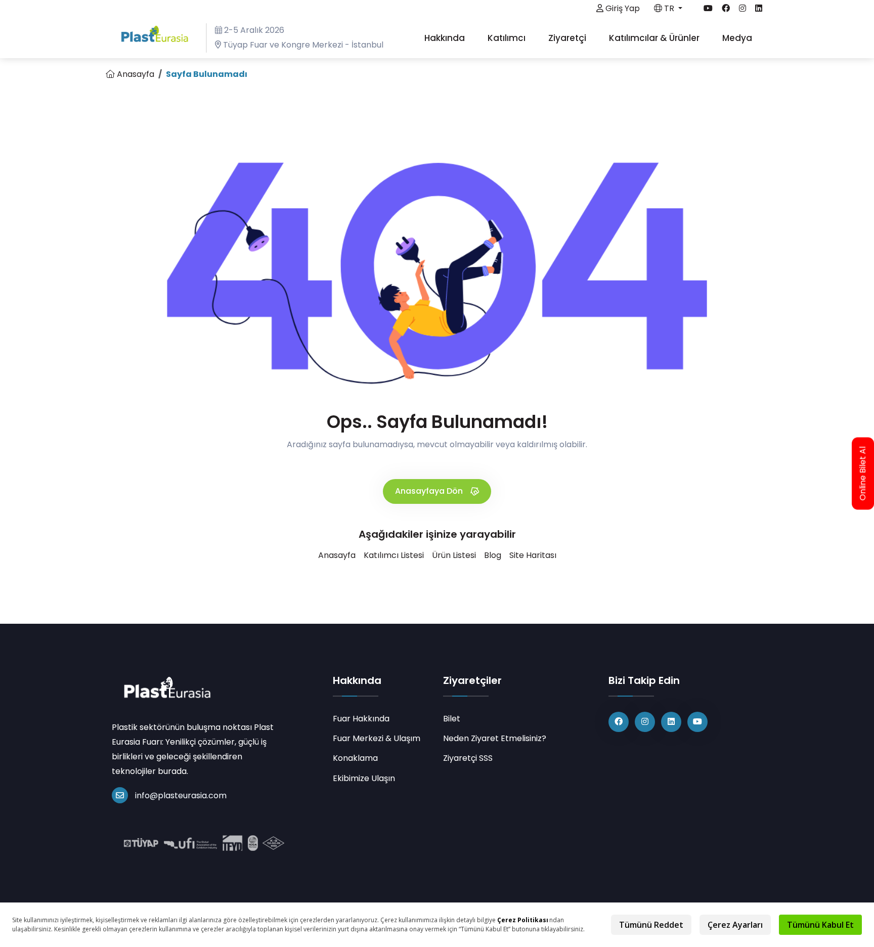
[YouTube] (697, 722)
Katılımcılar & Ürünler (655, 38)
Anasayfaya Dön (430, 491)
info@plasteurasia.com (181, 795)
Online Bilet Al (863, 474)
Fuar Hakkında (361, 718)
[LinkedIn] (671, 722)
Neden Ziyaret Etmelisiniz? (494, 738)
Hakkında (445, 38)
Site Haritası (532, 555)
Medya (738, 38)
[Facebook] (618, 722)
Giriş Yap (621, 8)
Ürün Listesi (454, 555)
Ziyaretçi (568, 38)
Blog (492, 555)
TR (669, 8)
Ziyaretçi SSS (468, 758)
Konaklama (355, 758)
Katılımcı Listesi (394, 555)
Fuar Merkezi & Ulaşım (376, 738)
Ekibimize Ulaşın (364, 778)
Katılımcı (508, 38)
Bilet (451, 718)
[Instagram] (645, 722)
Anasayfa (134, 74)
